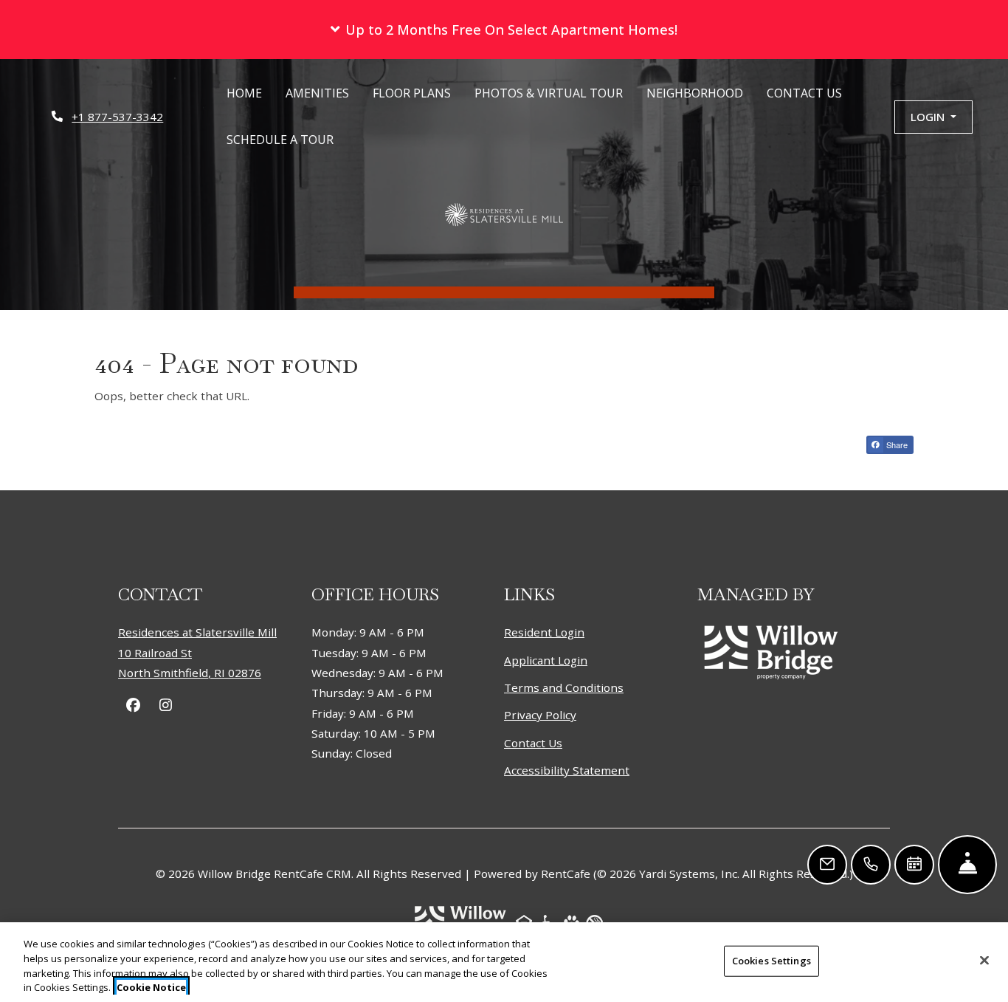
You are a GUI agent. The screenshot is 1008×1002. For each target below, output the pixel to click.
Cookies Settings (771, 960)
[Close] (984, 960)
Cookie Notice (151, 986)
